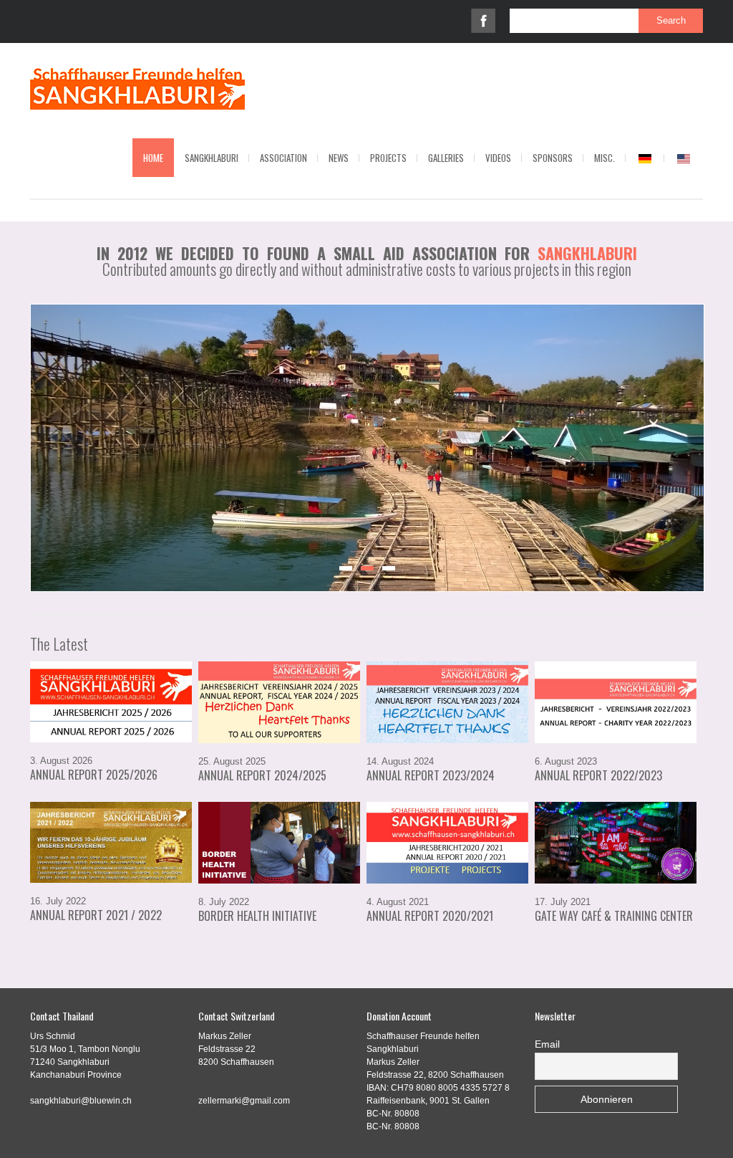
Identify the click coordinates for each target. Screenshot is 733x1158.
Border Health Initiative (257, 915)
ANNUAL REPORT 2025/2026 (93, 774)
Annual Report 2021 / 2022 (96, 915)
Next (718, 444)
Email (547, 1044)
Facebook (483, 21)
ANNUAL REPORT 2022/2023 (598, 775)
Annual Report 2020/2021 (429, 915)
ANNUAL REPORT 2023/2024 (430, 775)
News (339, 157)
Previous (15, 444)
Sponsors (553, 157)
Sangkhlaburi (211, 157)
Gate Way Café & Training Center (614, 915)
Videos (498, 157)
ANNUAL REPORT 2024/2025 (262, 775)
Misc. (604, 157)
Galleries (446, 157)
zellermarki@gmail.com (244, 1101)
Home (153, 157)
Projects (388, 157)
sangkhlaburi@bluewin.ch (81, 1101)
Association (283, 157)
